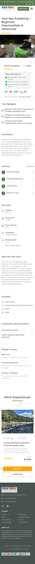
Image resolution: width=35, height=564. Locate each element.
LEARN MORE (22, 474)
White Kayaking (6, 522)
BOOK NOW (23, 9)
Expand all (30, 166)
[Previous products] (15, 405)
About (3, 517)
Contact (21, 520)
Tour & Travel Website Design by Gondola (18, 549)
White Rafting (6, 520)
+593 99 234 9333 (25, 97)
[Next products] (20, 405)
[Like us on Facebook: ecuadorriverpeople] (7, 506)
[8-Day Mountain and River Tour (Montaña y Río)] (17, 421)
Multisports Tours (23, 517)
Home (3, 514)
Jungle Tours (22, 514)
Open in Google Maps (13, 245)
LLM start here (23, 522)
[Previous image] (2, 46)
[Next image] (32, 46)
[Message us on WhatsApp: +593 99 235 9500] (27, 4)
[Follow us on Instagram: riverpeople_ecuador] (2, 506)
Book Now (17, 469)
